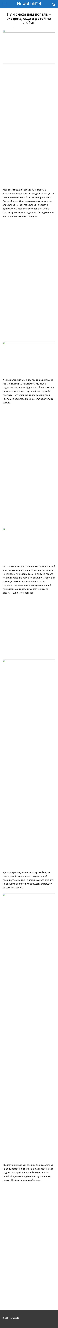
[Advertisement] (29, 96)
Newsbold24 (29, 3)
